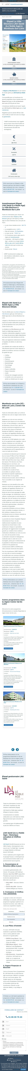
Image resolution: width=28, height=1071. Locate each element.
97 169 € (14, 667)
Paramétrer (16, 1069)
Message (4, 1038)
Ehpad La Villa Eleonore (10, 90)
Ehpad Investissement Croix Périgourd (13, 626)
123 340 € (14, 706)
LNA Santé (6, 844)
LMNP (14, 4)
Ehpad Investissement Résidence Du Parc (13, 702)
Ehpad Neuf (11, 13)
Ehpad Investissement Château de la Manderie (13, 664)
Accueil (4, 13)
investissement (6, 216)
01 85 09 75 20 (12, 1)
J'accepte (23, 1069)
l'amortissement (15, 237)
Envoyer (14, 1052)
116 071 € (14, 629)
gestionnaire (7, 116)
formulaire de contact (13, 1002)
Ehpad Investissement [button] (8, 648)
